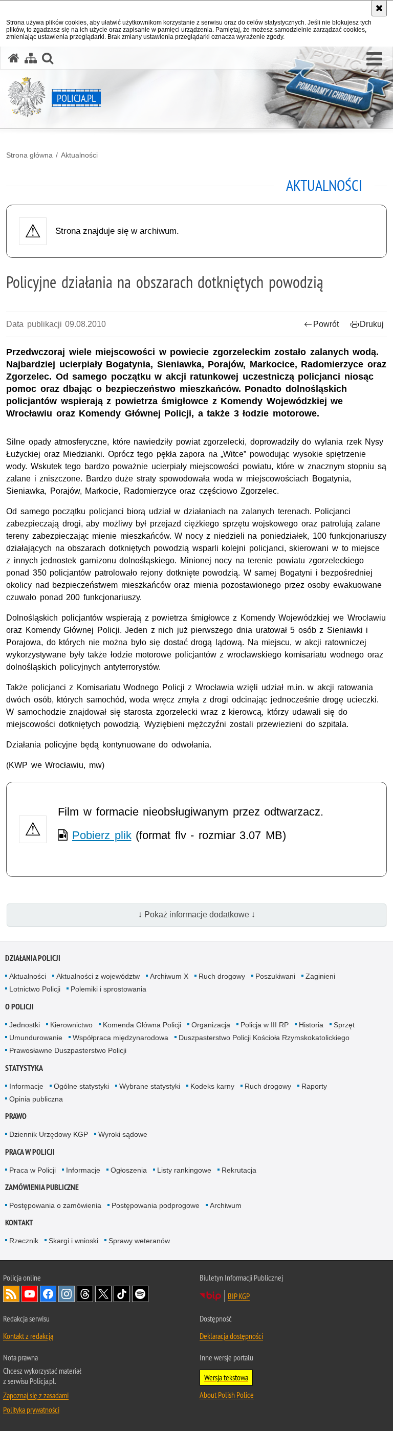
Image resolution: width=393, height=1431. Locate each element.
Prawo (16, 1116)
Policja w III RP (265, 1025)
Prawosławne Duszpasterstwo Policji (67, 1050)
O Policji (19, 1006)
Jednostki (24, 1025)
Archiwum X (169, 976)
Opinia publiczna (36, 1099)
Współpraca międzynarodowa (120, 1037)
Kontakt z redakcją (28, 1336)
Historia (311, 1025)
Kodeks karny (212, 1086)
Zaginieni (320, 976)
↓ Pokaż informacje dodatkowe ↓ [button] (196, 914)
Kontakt (19, 1222)
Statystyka (24, 1068)
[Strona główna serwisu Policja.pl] (13, 58)
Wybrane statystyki (149, 1086)
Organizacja (210, 1025)
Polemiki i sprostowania (108, 989)
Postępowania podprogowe (156, 1205)
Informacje (26, 1086)
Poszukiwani (275, 976)
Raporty (314, 1086)
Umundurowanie (35, 1037)
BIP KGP (239, 1296)
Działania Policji (32, 958)
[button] (374, 59)
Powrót (326, 324)
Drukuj (372, 324)
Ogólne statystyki (81, 1086)
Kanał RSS (11, 1294)
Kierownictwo (71, 1025)
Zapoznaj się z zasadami (36, 1395)
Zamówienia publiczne (42, 1187)
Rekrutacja (239, 1170)
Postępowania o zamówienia (55, 1205)
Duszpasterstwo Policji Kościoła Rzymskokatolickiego (264, 1037)
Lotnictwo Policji (34, 989)
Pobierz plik (102, 835)
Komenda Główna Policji (142, 1025)
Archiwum (226, 1205)
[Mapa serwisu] (31, 58)
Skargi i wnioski (73, 1241)
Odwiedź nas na (29, 1294)
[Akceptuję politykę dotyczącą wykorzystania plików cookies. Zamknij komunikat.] (379, 8)
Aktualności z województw (98, 976)
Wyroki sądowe (122, 1134)
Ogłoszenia (129, 1170)
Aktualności (79, 155)
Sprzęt (344, 1025)
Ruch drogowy (222, 976)
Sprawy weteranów (139, 1241)
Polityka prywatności (31, 1409)
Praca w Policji (30, 1152)
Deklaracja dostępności (231, 1336)
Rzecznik (23, 1241)
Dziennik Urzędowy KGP (48, 1134)
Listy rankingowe (184, 1170)
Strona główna (29, 155)
